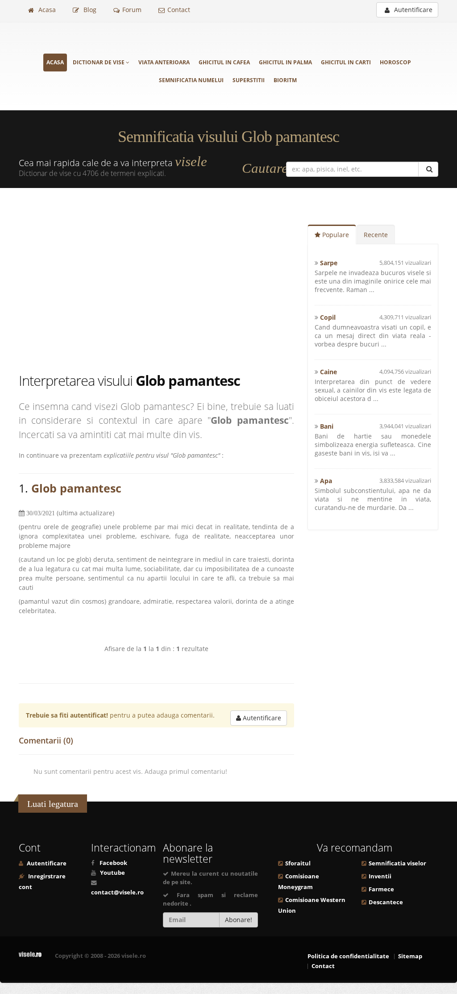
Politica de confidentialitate (348, 956)
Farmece (381, 889)
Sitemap (410, 956)
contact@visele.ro (117, 892)
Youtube (112, 873)
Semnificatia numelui (191, 80)
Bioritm (285, 80)
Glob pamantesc (76, 488)
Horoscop (395, 62)
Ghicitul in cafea (224, 62)
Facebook (113, 863)
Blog (89, 9)
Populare (334, 234)
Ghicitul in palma (285, 62)
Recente (376, 234)
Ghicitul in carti (346, 62)
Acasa (46, 9)
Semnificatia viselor (397, 863)
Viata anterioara (164, 62)
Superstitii (249, 80)
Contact (178, 9)
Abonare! (238, 919)
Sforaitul (298, 863)
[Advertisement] (163, 281)
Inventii (380, 876)
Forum (131, 9)
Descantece (386, 902)
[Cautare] (428, 169)
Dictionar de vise (99, 62)
